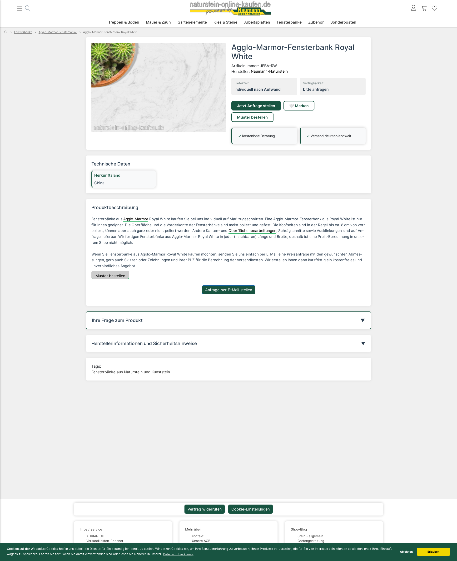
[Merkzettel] (434, 8)
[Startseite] (6, 32)
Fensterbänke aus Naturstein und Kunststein (130, 372)
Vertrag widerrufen (205, 509)
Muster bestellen (252, 117)
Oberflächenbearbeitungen (252, 230)
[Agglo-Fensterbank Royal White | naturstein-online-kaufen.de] (158, 87)
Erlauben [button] (433, 551)
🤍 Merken (299, 105)
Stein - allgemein (310, 536)
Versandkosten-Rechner (104, 541)
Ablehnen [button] (406, 551)
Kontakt (198, 536)
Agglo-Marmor (135, 219)
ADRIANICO (95, 536)
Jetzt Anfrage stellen (256, 105)
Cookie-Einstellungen (250, 509)
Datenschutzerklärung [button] (178, 554)
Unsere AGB (201, 541)
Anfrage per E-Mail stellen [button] (228, 289)
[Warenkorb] (424, 8)
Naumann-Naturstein (269, 71)
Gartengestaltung (311, 541)
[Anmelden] (414, 8)
